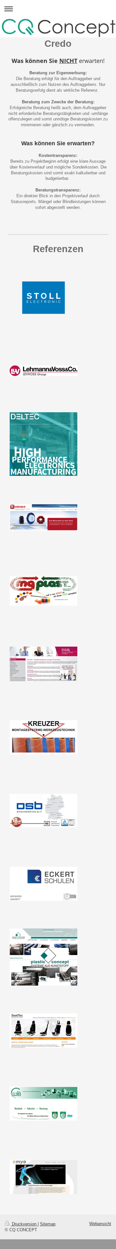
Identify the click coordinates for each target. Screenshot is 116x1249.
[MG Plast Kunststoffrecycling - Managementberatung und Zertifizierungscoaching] (43, 591)
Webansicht (100, 1223)
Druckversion (24, 1224)
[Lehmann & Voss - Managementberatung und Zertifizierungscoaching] (43, 370)
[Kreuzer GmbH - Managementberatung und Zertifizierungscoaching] (43, 737)
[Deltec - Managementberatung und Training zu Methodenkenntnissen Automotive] (43, 444)
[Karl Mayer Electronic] (43, 297)
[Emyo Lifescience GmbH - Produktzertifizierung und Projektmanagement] (43, 1177)
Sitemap (47, 1224)
